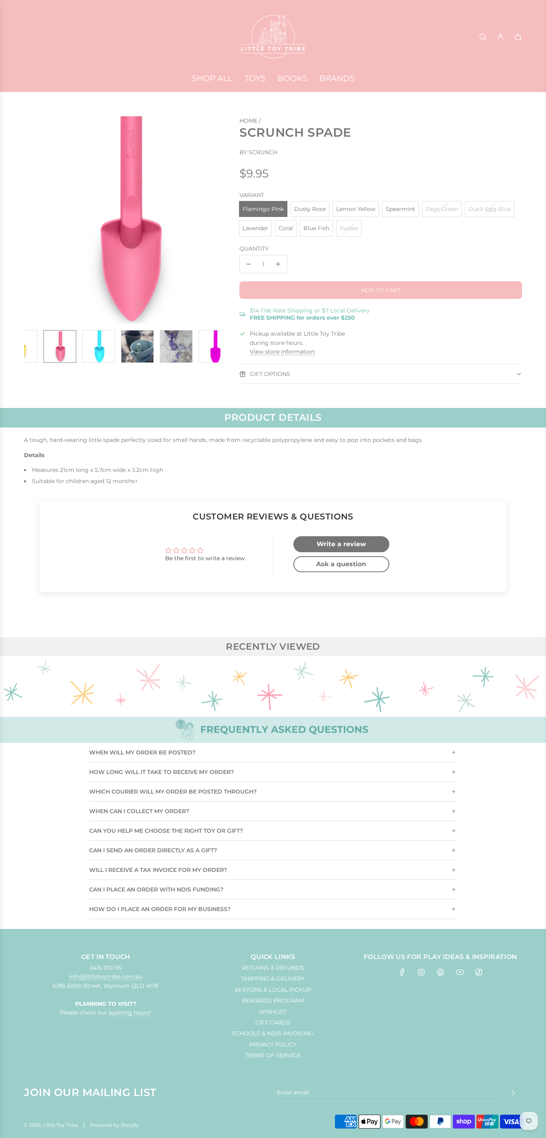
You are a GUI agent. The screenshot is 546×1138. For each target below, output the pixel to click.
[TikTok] (479, 972)
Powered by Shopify (114, 1125)
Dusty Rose (310, 209)
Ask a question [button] (341, 564)
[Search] (483, 37)
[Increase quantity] (278, 264)
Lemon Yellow (355, 209)
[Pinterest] (440, 972)
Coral (286, 228)
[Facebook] (402, 972)
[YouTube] (459, 972)
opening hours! (130, 1012)
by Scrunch (258, 152)
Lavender (255, 228)
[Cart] (518, 37)
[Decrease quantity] (248, 264)
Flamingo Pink (263, 209)
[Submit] (513, 1093)
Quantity (254, 248)
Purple (349, 228)
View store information (282, 351)
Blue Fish (316, 228)
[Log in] (500, 37)
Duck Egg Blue (489, 209)
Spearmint (400, 209)
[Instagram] (421, 972)
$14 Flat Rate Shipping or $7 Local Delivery (310, 314)
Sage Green (442, 209)
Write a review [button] (341, 544)
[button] (34, 220)
